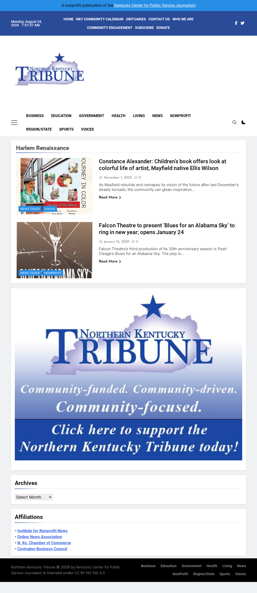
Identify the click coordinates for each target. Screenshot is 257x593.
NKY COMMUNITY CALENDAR (99, 19)
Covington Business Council (42, 549)
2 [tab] (248, 47)
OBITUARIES (136, 19)
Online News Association (39, 536)
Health (118, 116)
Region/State (39, 129)
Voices (87, 129)
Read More (108, 197)
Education (61, 116)
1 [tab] (248, 39)
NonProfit (180, 116)
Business (35, 116)
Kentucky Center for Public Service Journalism (155, 5)
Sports (66, 129)
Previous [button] (248, 64)
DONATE (163, 28)
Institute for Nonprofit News (42, 530)
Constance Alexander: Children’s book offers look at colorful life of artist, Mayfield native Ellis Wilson (162, 164)
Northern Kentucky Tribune (33, 567)
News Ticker (30, 209)
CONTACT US (159, 19)
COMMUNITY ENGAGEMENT (110, 28)
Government (91, 116)
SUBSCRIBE (144, 28)
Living (139, 116)
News (157, 116)
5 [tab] (248, 69)
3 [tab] (248, 54)
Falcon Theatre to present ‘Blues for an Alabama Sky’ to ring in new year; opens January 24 (167, 228)
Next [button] (236, 64)
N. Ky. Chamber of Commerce (44, 543)
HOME (68, 19)
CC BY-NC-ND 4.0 (90, 573)
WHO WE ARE (183, 19)
